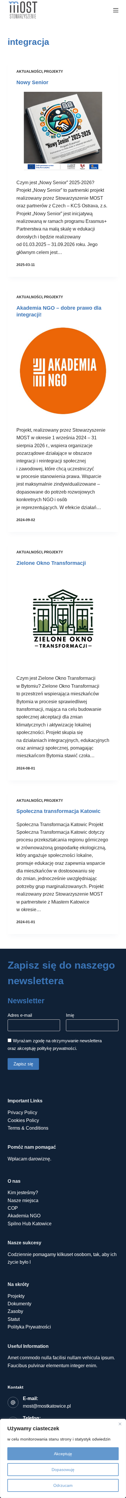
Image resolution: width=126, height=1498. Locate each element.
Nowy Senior (32, 82)
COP (13, 1208)
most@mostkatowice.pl (47, 1406)
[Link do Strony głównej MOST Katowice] (23, 10)
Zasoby (15, 1311)
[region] (63, 1458)
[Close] (119, 1423)
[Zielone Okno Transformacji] (63, 619)
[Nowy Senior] (63, 131)
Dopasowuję (63, 1469)
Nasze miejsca (23, 1200)
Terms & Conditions (28, 1128)
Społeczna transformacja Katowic (58, 811)
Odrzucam (63, 1485)
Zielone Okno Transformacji (51, 563)
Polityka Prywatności (29, 1326)
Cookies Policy (23, 1120)
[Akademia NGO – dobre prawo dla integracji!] (63, 370)
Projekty (53, 72)
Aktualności (29, 72)
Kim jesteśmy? (23, 1192)
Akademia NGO (24, 1215)
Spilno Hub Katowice (30, 1223)
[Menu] (115, 10)
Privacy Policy (22, 1112)
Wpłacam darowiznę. (29, 1158)
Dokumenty (19, 1303)
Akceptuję (63, 1453)
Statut (14, 1319)
